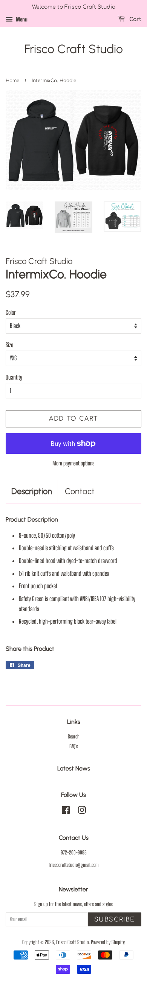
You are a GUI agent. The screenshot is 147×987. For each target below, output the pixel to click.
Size (9, 344)
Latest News (73, 768)
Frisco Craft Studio (73, 49)
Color (11, 312)
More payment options (73, 463)
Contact (80, 491)
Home (12, 80)
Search (74, 737)
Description (31, 491)
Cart (134, 19)
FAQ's (73, 746)
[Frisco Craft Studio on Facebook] (65, 812)
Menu (21, 19)
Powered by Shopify (108, 942)
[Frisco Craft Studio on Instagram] (82, 812)
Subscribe (114, 919)
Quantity (14, 377)
